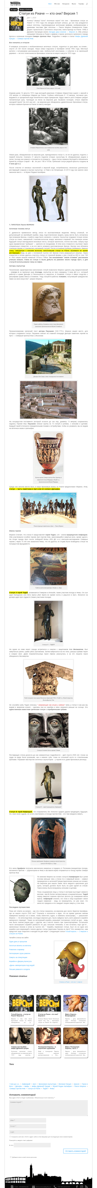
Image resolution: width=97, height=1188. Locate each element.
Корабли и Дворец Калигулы (20, 961)
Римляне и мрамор (16, 949)
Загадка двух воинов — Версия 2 (63, 32)
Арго (34, 1084)
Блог (50, 4)
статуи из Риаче (34, 1088)
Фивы (52, 1088)
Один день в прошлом (18, 941)
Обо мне (57, 4)
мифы (26, 1086)
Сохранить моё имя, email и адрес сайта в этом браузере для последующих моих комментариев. (42, 1137)
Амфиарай (26, 1084)
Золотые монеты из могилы (20, 945)
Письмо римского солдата (19, 969)
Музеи (74, 4)
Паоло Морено (80, 1086)
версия (76, 1084)
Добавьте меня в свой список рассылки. (24, 1157)
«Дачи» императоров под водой (21, 965)
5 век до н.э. (14, 1084)
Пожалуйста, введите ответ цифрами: (21, 1140)
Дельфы (18, 1086)
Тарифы (81, 4)
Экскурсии (65, 4)
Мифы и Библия (26, 9)
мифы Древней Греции (41, 1086)
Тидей (45, 1088)
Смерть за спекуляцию (18, 957)
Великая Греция (65, 1084)
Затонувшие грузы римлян (19, 953)
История (14, 9)
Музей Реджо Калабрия (62, 1086)
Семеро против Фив (17, 1088)
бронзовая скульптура (47, 1084)
